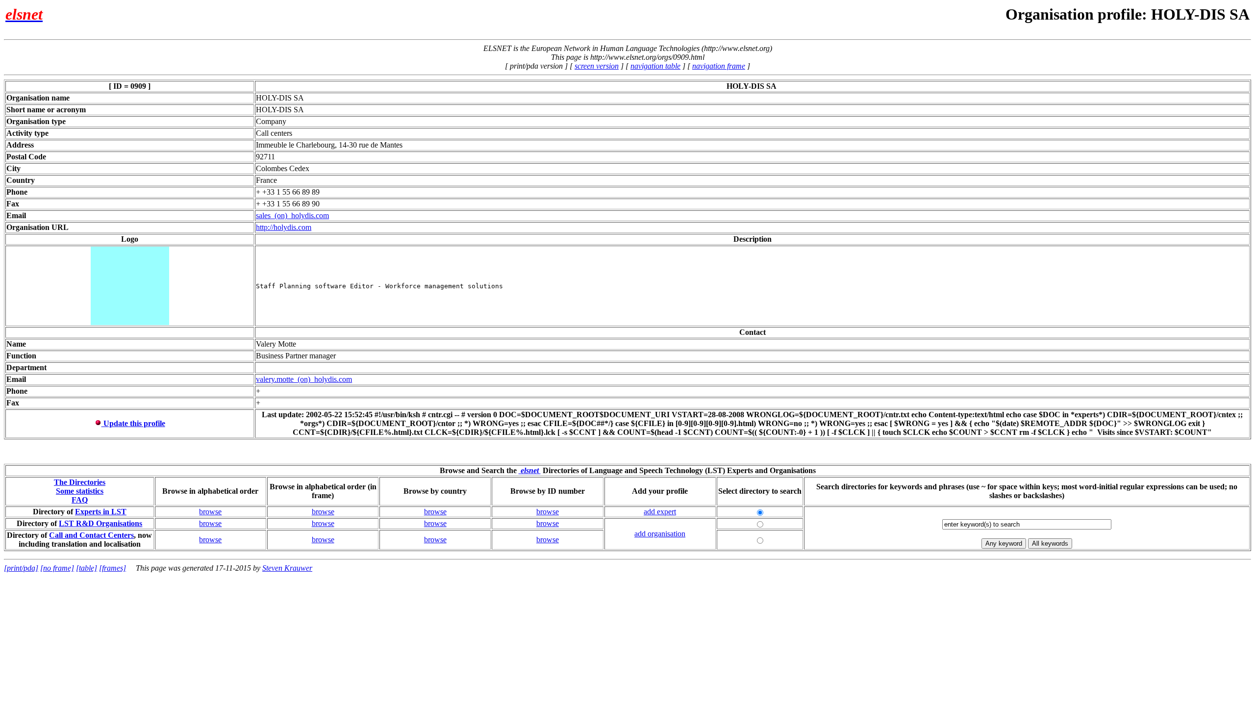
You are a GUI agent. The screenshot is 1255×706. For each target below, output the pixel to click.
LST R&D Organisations (100, 523)
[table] (86, 568)
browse (210, 511)
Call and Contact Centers (91, 535)
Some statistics (79, 491)
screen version (597, 66)
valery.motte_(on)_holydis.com (304, 379)
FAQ (80, 500)
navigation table (655, 66)
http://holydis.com (283, 227)
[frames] (112, 568)
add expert (660, 511)
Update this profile (133, 423)
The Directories (79, 482)
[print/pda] (21, 568)
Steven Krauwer (287, 568)
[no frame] (57, 568)
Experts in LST (100, 511)
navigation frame (718, 66)
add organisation (659, 534)
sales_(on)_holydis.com (292, 215)
